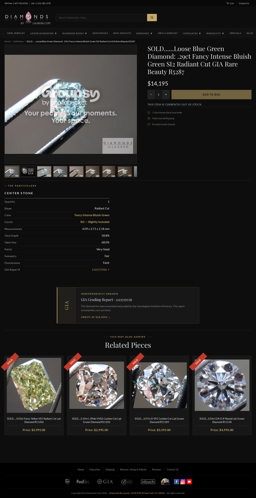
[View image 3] (44, 171)
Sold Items (18, 41)
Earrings (144, 33)
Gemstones (100, 33)
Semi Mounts (122, 33)
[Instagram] (183, 481)
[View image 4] (60, 171)
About (81, 469)
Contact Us (244, 3)
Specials (235, 33)
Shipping (110, 469)
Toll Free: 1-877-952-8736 (16, 3)
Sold (249, 33)
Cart (232, 3)
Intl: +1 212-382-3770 (41, 3)
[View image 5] (76, 171)
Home (7, 41)
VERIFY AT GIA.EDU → (96, 317)
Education (95, 469)
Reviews (156, 469)
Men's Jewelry (168, 33)
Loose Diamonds (43, 33)
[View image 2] (28, 171)
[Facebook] (176, 481)
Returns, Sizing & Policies (133, 469)
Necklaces (192, 33)
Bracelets (215, 33)
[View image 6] (92, 171)
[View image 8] (124, 171)
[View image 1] (11, 171)
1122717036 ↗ (100, 269)
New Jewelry (16, 33)
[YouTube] (189, 481)
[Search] (152, 17)
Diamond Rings (74, 33)
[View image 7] (108, 171)
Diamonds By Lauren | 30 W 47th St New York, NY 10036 (137, 493)
